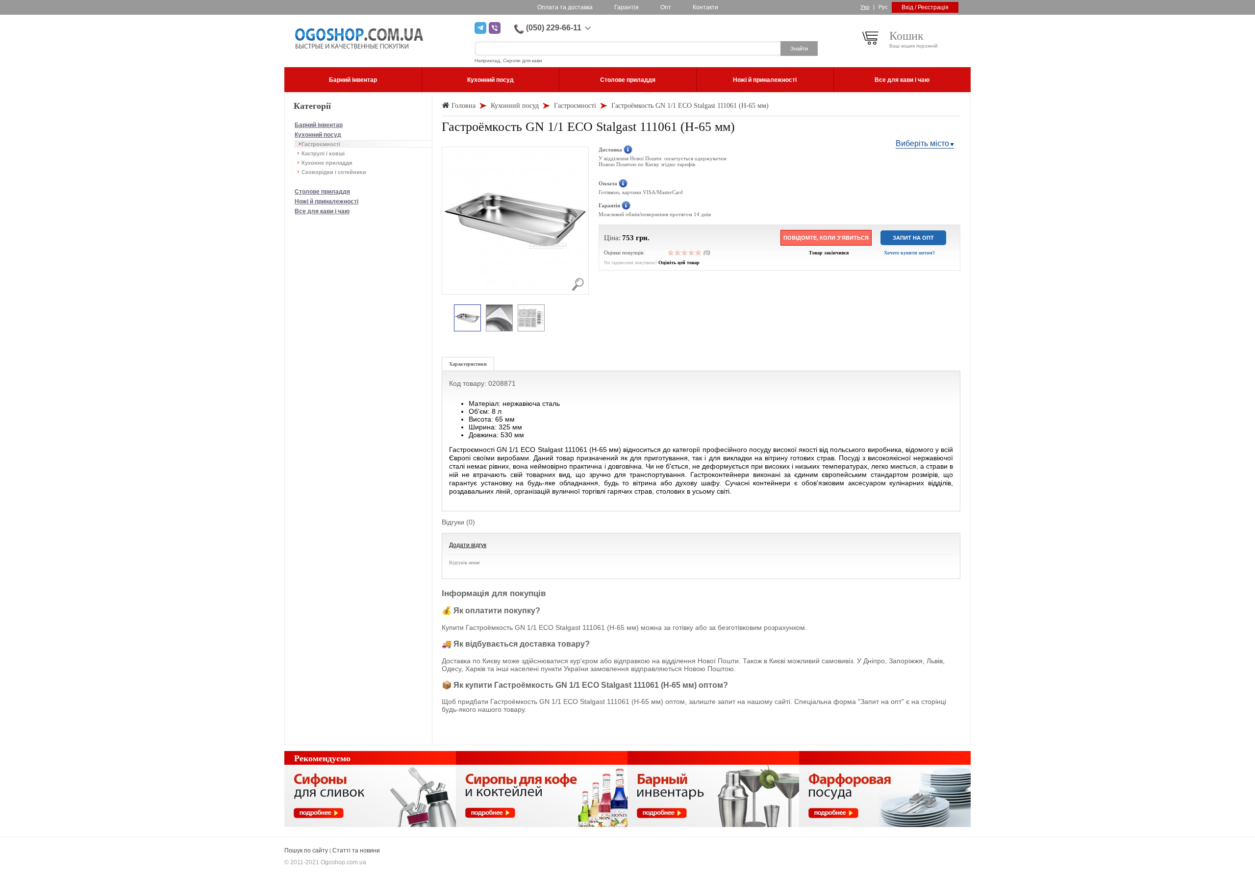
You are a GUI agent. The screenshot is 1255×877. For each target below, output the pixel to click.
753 (628, 238)
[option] (467, 318)
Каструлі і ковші (323, 153)
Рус (883, 7)
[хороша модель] (691, 252)
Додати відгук (467, 545)
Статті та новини (356, 850)
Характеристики (468, 364)
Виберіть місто (922, 143)
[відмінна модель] (698, 252)
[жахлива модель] (671, 252)
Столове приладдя (322, 191)
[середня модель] (684, 252)
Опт (665, 7)
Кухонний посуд (318, 134)
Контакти (705, 7)
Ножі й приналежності (326, 201)
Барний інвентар (319, 125)
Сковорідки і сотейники (333, 172)
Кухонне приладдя (326, 163)
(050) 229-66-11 (553, 28)
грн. (643, 238)
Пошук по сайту (306, 850)
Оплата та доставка (565, 7)
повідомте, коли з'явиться (826, 238)
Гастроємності (320, 144)
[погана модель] (678, 252)
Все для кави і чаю (322, 211)
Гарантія (626, 7)
